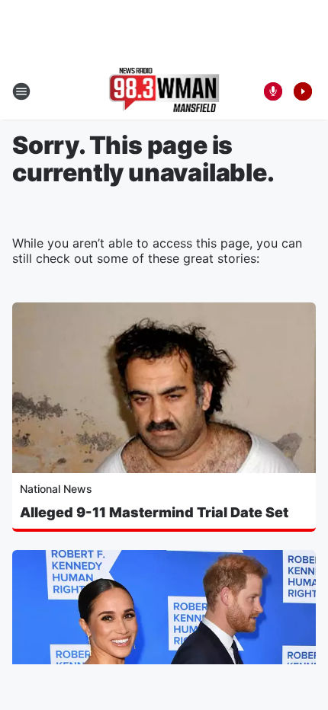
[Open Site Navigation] (21, 91)
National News (56, 488)
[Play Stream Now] (303, 91)
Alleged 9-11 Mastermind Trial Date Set (154, 512)
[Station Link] (164, 91)
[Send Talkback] (273, 91)
